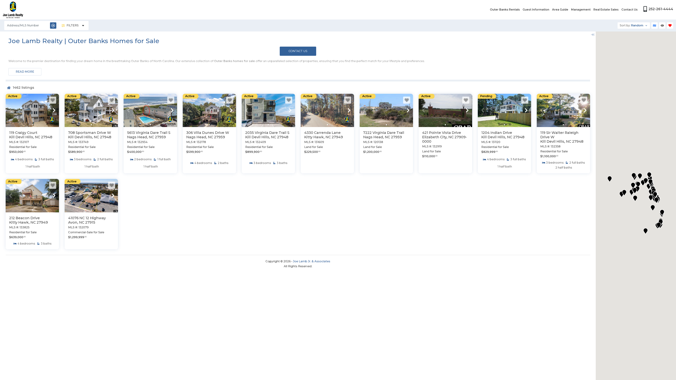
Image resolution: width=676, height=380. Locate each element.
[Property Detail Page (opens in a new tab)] (32, 110)
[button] (10, 110)
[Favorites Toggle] (670, 25)
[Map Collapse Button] (592, 34)
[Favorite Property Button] (52, 100)
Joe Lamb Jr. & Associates (311, 261)
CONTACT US (298, 51)
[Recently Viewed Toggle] (662, 25)
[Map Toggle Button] (654, 25)
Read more (25, 71)
